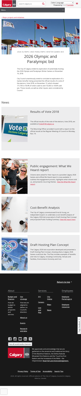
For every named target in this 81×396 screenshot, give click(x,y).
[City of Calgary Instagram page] (15, 339)
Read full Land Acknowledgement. (56, 361)
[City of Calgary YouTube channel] (20, 339)
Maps (49, 305)
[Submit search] (43, 4)
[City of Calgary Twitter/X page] (30, 339)
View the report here (67, 219)
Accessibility (47, 371)
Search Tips (58, 371)
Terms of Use (35, 371)
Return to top (63, 282)
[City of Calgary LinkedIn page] (25, 339)
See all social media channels (20, 344)
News (49, 310)
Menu (3, 10)
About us (23, 318)
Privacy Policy (23, 371)
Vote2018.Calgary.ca (46, 124)
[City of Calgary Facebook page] (10, 339)
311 (39, 297)
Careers (41, 302)
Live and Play (39, 310)
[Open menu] (77, 4)
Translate (69, 5)
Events (22, 323)
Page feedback (79, 326)
